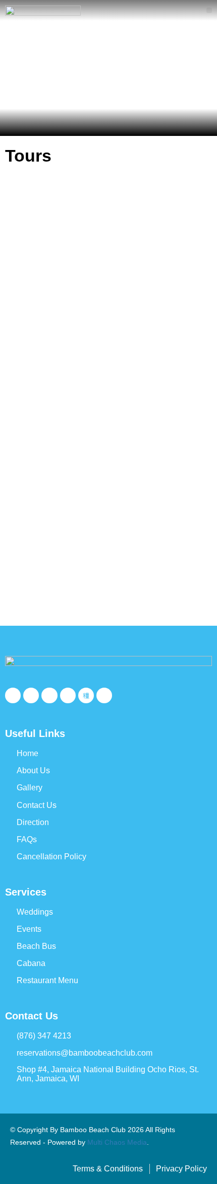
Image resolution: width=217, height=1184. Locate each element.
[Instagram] (68, 695)
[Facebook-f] (13, 695)
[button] (209, 10)
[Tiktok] (86, 695)
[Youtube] (49, 695)
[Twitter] (31, 695)
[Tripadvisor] (104, 695)
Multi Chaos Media (117, 1142)
